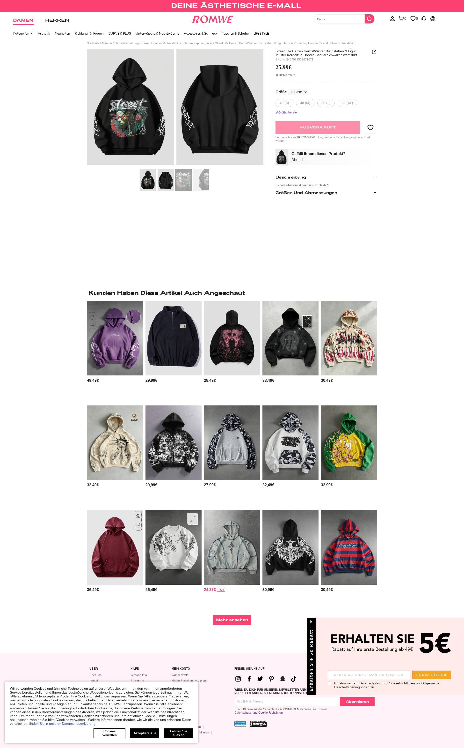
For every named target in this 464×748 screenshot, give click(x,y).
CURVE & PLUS (120, 33)
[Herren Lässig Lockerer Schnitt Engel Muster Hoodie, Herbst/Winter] (173, 442)
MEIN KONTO (181, 668)
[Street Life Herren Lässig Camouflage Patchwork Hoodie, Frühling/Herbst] (232, 442)
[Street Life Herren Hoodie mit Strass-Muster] (290, 338)
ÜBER (93, 668)
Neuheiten (62, 33)
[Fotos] (175, 107)
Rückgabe (137, 680)
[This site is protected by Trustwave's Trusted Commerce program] (240, 724)
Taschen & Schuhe (235, 33)
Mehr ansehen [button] (232, 619)
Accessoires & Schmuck (200, 33)
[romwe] (212, 18)
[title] (232, 292)
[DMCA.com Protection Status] (258, 724)
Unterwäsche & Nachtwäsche (157, 33)
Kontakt (94, 680)
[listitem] (115, 351)
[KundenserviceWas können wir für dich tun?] (424, 18)
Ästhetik (44, 33)
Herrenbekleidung (127, 43)
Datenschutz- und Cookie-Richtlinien (258, 712)
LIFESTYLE (261, 33)
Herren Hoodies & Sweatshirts (161, 43)
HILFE (134, 668)
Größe (289, 92)
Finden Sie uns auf (249, 668)
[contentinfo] (93, 380)
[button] (370, 127)
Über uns (95, 675)
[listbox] (392, 18)
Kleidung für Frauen (89, 33)
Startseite (93, 43)
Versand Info (138, 675)
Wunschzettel (180, 675)
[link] (232, 6)
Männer (107, 43)
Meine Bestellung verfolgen (190, 680)
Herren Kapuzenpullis (198, 43)
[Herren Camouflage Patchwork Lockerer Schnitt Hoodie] (290, 442)
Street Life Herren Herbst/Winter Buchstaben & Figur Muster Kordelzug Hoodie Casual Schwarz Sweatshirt (316, 53)
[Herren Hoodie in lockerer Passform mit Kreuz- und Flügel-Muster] (290, 547)
